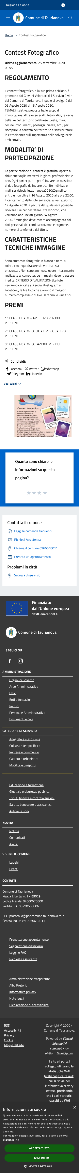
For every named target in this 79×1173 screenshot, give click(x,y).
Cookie (8, 1040)
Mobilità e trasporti (22, 765)
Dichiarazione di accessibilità (29, 1004)
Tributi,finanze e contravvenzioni (31, 798)
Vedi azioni (10, 383)
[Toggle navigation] (8, 17)
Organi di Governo (21, 680)
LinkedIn (36, 373)
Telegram (17, 373)
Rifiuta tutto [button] (39, 1158)
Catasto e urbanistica (23, 758)
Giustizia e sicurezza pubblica (29, 791)
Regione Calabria (17, 4)
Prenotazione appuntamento (29, 939)
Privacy (9, 1035)
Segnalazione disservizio (26, 945)
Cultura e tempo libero (24, 745)
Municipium (65, 1053)
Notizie (14, 831)
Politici (14, 706)
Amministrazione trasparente (29, 978)
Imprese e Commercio (24, 752)
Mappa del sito (14, 1045)
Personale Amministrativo (27, 712)
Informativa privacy (22, 991)
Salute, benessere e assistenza (30, 804)
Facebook (16, 368)
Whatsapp (52, 368)
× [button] (74, 1107)
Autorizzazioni (19, 811)
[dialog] (39, 1138)
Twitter (34, 368)
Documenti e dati (21, 719)
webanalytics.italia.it (59, 1076)
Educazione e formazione (26, 784)
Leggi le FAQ (17, 952)
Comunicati (17, 837)
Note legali (16, 998)
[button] (39, 1166)
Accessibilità (12, 1030)
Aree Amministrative (23, 686)
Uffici (12, 693)
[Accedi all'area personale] (63, 5)
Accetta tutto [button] (39, 1148)
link (17, 1139)
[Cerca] (70, 17)
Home (9, 35)
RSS (7, 1025)
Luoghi (14, 862)
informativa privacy (60, 1085)
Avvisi (13, 844)
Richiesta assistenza (23, 959)
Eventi (13, 868)
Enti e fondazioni (20, 699)
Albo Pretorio (18, 985)
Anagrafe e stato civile (24, 739)
